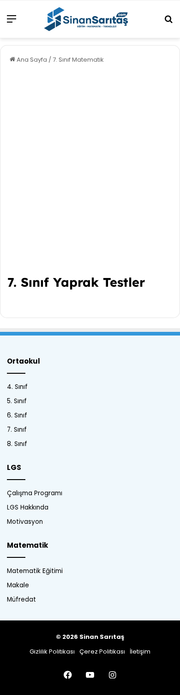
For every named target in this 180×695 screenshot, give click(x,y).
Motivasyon (25, 521)
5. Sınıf (17, 401)
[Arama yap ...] (168, 22)
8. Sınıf (17, 444)
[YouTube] (90, 675)
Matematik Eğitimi (35, 571)
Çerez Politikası (102, 651)
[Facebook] (68, 675)
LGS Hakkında (27, 507)
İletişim (140, 651)
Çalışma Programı (34, 493)
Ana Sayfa (31, 59)
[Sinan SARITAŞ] (90, 19)
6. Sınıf (17, 415)
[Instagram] (112, 675)
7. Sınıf (17, 429)
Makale (18, 585)
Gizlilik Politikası (52, 651)
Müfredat (21, 599)
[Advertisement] (90, 172)
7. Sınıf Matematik (78, 59)
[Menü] (11, 22)
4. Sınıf (17, 386)
